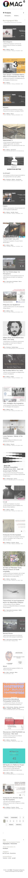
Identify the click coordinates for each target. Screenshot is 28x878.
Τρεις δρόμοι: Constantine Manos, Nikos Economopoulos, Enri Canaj (13, 75)
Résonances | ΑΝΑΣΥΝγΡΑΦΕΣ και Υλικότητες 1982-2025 (14, 733)
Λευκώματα (8, 179)
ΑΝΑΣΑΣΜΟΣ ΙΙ (8, 140)
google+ (14, 858)
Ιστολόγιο (5, 848)
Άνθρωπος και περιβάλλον (11, 305)
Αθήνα (12, 245)
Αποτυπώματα (7, 42)
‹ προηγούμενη (14, 817)
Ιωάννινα (15, 478)
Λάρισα (12, 49)
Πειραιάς (12, 444)
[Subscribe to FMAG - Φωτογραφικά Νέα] (3, 853)
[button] (7, 12)
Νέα (5, 49)
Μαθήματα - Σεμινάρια (10, 542)
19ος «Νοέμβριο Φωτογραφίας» (13, 403)
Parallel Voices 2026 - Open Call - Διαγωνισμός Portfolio (13, 470)
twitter (9, 858)
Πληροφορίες (6, 843)
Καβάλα (12, 509)
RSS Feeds (6, 853)
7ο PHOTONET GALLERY (11, 239)
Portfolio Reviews (9, 707)
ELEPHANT (6, 173)
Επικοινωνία (14, 843)
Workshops (8, 347)
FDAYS (5, 206)
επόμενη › (11, 824)
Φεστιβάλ (12, 212)
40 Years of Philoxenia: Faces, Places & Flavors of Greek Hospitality (12, 569)
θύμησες (5, 107)
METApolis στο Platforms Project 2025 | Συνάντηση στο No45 (13, 766)
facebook (5, 858)
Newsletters (13, 853)
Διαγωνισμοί (21, 707)
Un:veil (5, 502)
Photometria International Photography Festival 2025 (11, 700)
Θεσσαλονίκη (13, 149)
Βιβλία (7, 672)
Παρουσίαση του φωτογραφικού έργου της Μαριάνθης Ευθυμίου (13, 601)
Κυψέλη (12, 376)
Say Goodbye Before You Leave (13, 370)
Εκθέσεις (8, 49)
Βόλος (12, 310)
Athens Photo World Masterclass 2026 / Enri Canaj (13, 338)
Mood (5, 666)
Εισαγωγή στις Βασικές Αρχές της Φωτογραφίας (13, 798)
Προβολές (9, 708)
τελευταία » (18, 824)
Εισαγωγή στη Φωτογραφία (12, 535)
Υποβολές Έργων (14, 347)
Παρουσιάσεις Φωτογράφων (12, 281)
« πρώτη (6, 817)
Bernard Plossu (8, 633)
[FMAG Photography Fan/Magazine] (14, 6)
